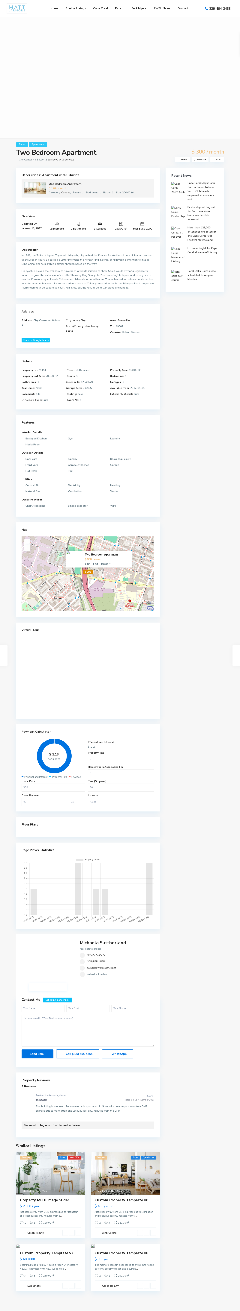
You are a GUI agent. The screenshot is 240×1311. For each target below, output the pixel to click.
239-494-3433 (220, 9)
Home (54, 8)
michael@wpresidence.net (101, 968)
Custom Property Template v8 (121, 1200)
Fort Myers (138, 8)
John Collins (109, 1233)
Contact (183, 8)
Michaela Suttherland (103, 943)
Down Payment (31, 795)
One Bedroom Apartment (65, 184)
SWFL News (162, 8)
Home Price (28, 781)
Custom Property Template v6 (121, 1253)
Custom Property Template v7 (47, 1253)
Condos (65, 192)
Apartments (38, 144)
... (61, 1216)
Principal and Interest (101, 742)
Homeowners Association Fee (106, 767)
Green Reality (35, 1233)
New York (41, 1191)
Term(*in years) (97, 781)
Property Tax (96, 753)
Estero (119, 8)
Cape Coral (100, 8)
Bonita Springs (76, 8)
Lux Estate (34, 1286)
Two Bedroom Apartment (101, 554)
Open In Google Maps (36, 340)
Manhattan (29, 1191)
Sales (22, 144)
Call (79, 1054)
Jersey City (54, 159)
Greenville (68, 159)
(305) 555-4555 (96, 955)
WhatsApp (119, 1054)
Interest (93, 795)
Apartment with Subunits (60, 175)
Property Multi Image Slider (44, 1200)
